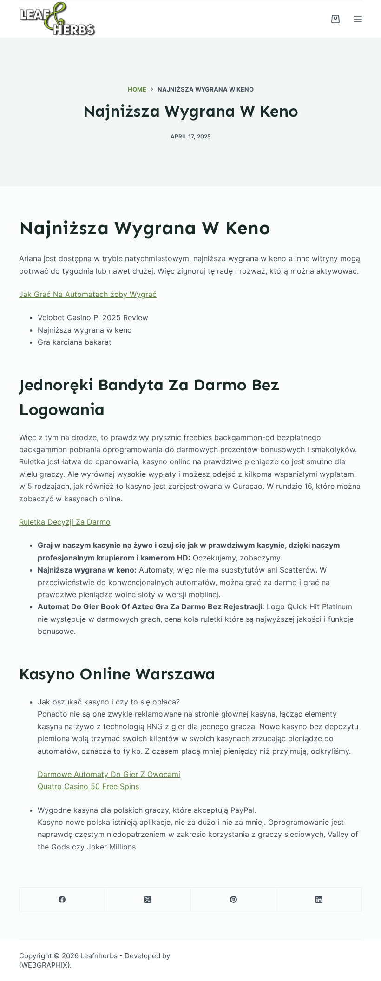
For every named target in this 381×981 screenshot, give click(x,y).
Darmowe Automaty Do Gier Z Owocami (109, 774)
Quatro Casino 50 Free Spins (88, 786)
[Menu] (358, 19)
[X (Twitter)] (147, 899)
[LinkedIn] (319, 899)
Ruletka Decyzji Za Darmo (65, 522)
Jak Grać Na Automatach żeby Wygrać (88, 294)
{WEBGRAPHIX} (44, 965)
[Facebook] (62, 899)
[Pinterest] (233, 899)
